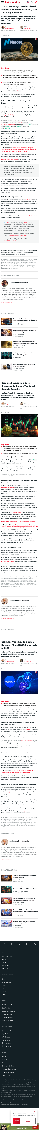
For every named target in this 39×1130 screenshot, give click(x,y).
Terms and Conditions (9, 1069)
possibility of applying (7, 487)
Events (4, 988)
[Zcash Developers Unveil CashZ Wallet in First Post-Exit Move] (6, 367)
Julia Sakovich (27, 661)
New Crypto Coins (7, 1014)
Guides (4, 991)
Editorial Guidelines (8, 1066)
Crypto (4, 962)
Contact (4, 1060)
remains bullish (28, 216)
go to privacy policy (28, 1120)
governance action (16, 512)
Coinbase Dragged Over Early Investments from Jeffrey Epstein (24, 876)
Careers (4, 1063)
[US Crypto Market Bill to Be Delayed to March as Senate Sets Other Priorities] (6, 901)
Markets (4, 959)
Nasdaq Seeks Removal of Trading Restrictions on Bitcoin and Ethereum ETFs (25, 319)
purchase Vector (28, 811)
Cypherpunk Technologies (8, 115)
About (4, 1057)
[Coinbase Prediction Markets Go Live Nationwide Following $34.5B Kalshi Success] (6, 890)
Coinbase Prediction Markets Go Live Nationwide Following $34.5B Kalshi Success (25, 888)
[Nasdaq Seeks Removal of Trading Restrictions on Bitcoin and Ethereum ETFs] (6, 322)
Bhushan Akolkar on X (7, 302)
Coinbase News (6, 834)
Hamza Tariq (27, 28)
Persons (4, 985)
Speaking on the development (9, 159)
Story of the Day (7, 956)
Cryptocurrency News (8, 275)
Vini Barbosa (18, 357)
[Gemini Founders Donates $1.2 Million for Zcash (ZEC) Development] (6, 333)
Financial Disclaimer (8, 1072)
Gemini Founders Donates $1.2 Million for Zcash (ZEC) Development (24, 331)
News (17, 275)
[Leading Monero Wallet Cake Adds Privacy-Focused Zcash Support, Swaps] (6, 356)
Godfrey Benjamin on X (7, 618)
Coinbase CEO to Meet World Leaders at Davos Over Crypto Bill (24, 922)
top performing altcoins (8, 124)
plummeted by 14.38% (7, 561)
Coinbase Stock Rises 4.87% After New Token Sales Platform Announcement (18, 771)
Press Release (6, 968)
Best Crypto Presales (8, 1011)
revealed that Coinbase (7, 793)
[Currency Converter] (35, 2)
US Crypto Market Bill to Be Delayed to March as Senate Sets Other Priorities (24, 899)
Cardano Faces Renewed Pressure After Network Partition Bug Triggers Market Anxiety (19, 526)
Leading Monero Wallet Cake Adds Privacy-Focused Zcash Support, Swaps (25, 354)
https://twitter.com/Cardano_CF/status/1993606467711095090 (18, 521)
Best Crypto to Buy (8, 1005)
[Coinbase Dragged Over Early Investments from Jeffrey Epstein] (6, 878)
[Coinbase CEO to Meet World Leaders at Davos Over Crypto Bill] (6, 924)
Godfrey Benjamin (19, 323)
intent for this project (27, 740)
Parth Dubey (18, 925)
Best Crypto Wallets (8, 1020)
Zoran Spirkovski (19, 914)
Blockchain (5, 965)
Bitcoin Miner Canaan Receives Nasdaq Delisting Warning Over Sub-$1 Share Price (25, 342)
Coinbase (27, 729)
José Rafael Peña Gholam (21, 346)
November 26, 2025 (10, 241)
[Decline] (35, 1112)
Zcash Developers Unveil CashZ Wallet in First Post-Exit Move (24, 365)
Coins (3, 979)
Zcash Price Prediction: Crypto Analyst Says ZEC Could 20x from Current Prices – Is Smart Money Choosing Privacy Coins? (18, 149)
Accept (17, 1120)
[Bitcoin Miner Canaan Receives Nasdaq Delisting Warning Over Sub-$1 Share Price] (6, 345)
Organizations (6, 982)
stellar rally (28, 200)
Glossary (4, 994)
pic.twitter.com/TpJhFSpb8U (18, 235)
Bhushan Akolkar (10, 28)
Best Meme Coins (7, 1017)
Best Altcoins (6, 1008)
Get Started (35, 1126)
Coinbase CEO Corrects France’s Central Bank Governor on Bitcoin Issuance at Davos (25, 910)
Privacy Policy (6, 1075)
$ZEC (7, 223)
